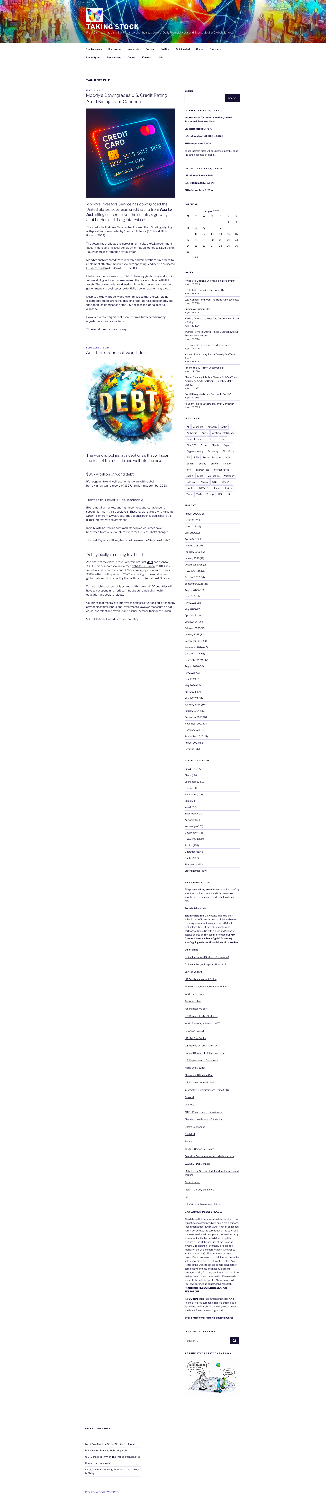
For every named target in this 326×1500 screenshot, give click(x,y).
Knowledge (191, 826)
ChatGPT (191, 445)
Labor (208, 1163)
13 (212, 233)
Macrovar (190, 1104)
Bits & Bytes (93, 57)
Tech (189, 494)
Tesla (199, 494)
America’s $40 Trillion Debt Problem (204, 367)
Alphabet (198, 426)
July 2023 (190, 748)
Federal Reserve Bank (196, 1008)
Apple (205, 432)
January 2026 (192, 558)
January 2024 (192, 710)
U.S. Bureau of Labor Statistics (201, 1016)
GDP (227, 457)
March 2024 (191, 698)
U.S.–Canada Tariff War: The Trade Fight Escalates (212, 299)
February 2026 (193, 551)
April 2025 (190, 615)
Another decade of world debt (117, 352)
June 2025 (190, 602)
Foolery (150, 49)
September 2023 (194, 736)
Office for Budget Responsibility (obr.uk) (206, 964)
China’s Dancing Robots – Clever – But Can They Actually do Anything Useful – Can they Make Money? (211, 381)
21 (220, 239)
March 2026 (191, 545)
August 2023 (192, 742)
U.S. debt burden (96, 268)
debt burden (96, 220)
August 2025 (192, 590)
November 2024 (194, 647)
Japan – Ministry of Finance (199, 1189)
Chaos (199, 49)
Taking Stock (112, 26)
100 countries (159, 586)
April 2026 (190, 539)
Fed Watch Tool (193, 1001)
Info (161, 57)
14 (220, 233)
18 (196, 239)
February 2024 (193, 704)
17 (188, 239)
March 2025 (191, 621)
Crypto (227, 445)
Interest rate (202, 469)
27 (212, 245)
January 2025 (192, 634)
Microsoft (229, 475)
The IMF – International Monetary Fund (206, 986)
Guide (188, 800)
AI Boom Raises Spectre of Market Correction (209, 403)
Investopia (133, 49)
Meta (200, 475)
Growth (215, 463)
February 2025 (193, 628)
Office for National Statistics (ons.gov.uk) (207, 957)
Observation (191, 832)
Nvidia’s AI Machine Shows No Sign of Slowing (209, 280)
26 (204, 245)
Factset (189, 1141)
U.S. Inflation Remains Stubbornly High (205, 290)
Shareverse (114, 49)
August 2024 (192, 666)
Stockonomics (94, 49)
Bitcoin (212, 439)
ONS (215, 481)
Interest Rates (221, 469)
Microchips (213, 475)
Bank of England (195, 439)
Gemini (190, 463)
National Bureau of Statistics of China (205, 1053)
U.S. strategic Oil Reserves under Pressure (207, 345)
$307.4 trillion (133, 485)
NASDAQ (191, 481)
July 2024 (190, 672)
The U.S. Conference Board (199, 1148)
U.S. (220, 494)
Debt (165, 540)
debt (150, 562)
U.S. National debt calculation (200, 1082)
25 (196, 245)
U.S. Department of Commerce (201, 1060)
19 (204, 239)
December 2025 (194, 564)
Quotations (191, 851)
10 (188, 233)
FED (196, 457)
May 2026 (190, 532)
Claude (215, 445)
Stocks (216, 488)
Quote (189, 488)
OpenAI (226, 481)
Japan (189, 475)
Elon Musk (228, 451)
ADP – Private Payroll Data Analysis (204, 1112)
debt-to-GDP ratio (143, 566)
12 (204, 233)
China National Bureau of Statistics (203, 1119)
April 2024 (190, 691)
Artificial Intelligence (223, 432)
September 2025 (194, 583)
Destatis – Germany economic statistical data (209, 1156)
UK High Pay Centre (195, 1038)
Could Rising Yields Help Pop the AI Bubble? (208, 394)
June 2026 (190, 526)
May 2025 (190, 609)
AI (187, 426)
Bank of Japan (192, 1182)
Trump (210, 494)
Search (189, 90)
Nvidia (204, 481)
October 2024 (192, 653)
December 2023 (194, 717)
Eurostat (189, 1097)
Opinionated (183, 49)
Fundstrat (190, 1134)
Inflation (227, 463)
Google (202, 463)
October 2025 (192, 577)
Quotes (132, 57)
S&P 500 (203, 488)
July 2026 (190, 520)
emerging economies (148, 570)
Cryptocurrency (194, 451)
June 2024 (190, 679)
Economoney (113, 57)
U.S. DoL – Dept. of (195, 1163)
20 (212, 239)
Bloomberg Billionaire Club (199, 1075)
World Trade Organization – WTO (202, 1023)
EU (188, 457)
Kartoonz (147, 57)
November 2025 (194, 570)
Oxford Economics (195, 1126)
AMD (224, 426)
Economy (213, 451)
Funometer (216, 49)
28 (220, 245)
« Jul (195, 257)
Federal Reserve (212, 457)
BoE (223, 439)
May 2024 (190, 685)
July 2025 (190, 596)
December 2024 (194, 640)
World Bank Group (194, 994)
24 (188, 245)
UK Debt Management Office (200, 979)
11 (196, 233)
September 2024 (194, 660)
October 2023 (192, 729)
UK (228, 494)
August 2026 (192, 513)
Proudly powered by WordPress (102, 1491)
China (204, 445)
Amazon (212, 426)
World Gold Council (195, 1067)
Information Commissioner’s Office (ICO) (207, 1089)
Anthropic (191, 432)
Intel (188, 469)
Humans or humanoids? (197, 308)
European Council (194, 1030)
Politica (165, 49)
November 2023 (194, 723)
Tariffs (228, 488)
